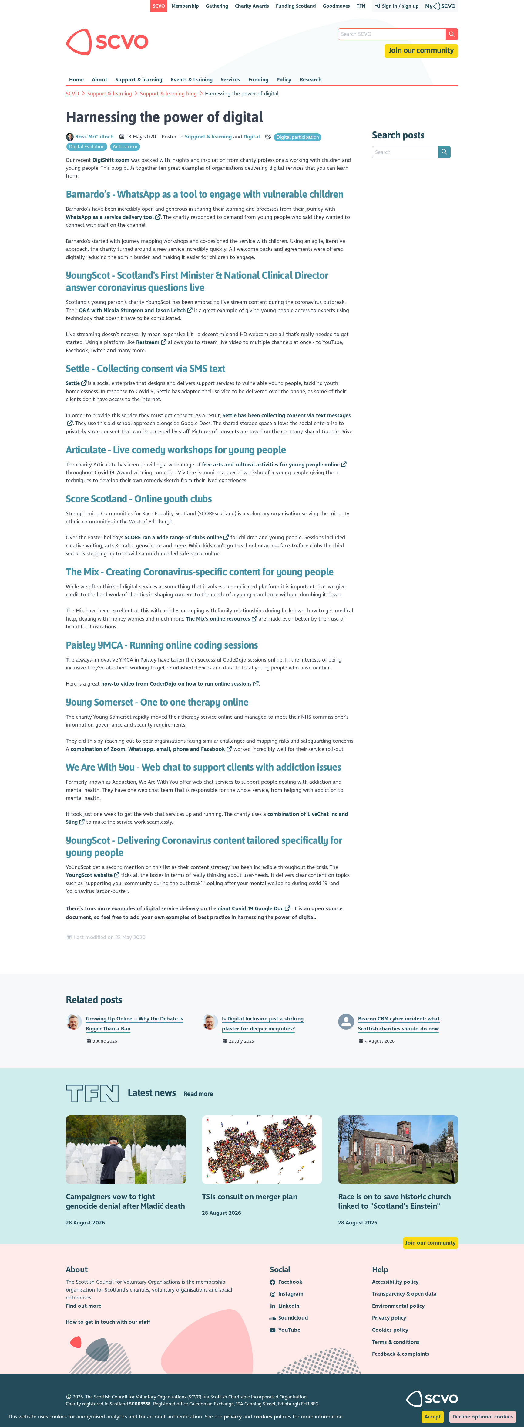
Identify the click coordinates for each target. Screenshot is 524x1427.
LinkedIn (288, 1306)
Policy (284, 80)
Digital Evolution (87, 146)
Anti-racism (125, 146)
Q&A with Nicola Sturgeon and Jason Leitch (132, 310)
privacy (233, 1417)
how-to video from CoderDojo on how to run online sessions (176, 684)
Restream (148, 342)
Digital (252, 137)
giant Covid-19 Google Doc (250, 908)
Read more (198, 1094)
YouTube (289, 1330)
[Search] (444, 152)
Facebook (290, 1282)
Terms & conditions (395, 1342)
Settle (73, 383)
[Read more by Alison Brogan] (346, 1021)
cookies (263, 1417)
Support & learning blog (168, 93)
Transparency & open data (404, 1294)
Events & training (192, 80)
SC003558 (140, 1404)
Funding (258, 80)
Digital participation (298, 137)
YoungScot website (89, 875)
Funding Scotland (296, 6)
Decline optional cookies (482, 1417)
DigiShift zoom (110, 160)
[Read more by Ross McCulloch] (70, 137)
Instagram (291, 1294)
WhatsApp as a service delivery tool (110, 217)
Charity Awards (252, 6)
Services (230, 80)
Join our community (421, 50)
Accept (433, 1417)
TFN (361, 6)
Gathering (217, 6)
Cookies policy (390, 1330)
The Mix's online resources (218, 619)
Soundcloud (293, 1318)
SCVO (159, 6)
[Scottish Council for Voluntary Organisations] (107, 42)
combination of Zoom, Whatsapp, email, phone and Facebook (148, 749)
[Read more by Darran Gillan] (74, 1021)
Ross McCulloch (95, 137)
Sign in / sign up (400, 6)
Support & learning (139, 80)
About (99, 80)
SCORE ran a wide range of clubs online (173, 537)
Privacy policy (389, 1318)
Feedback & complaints (400, 1354)
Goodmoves (336, 6)
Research (310, 80)
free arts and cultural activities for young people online (271, 464)
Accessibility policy (395, 1282)
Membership (185, 6)
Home (76, 80)
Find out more (83, 1306)
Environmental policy (398, 1306)
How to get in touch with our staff (108, 1322)
